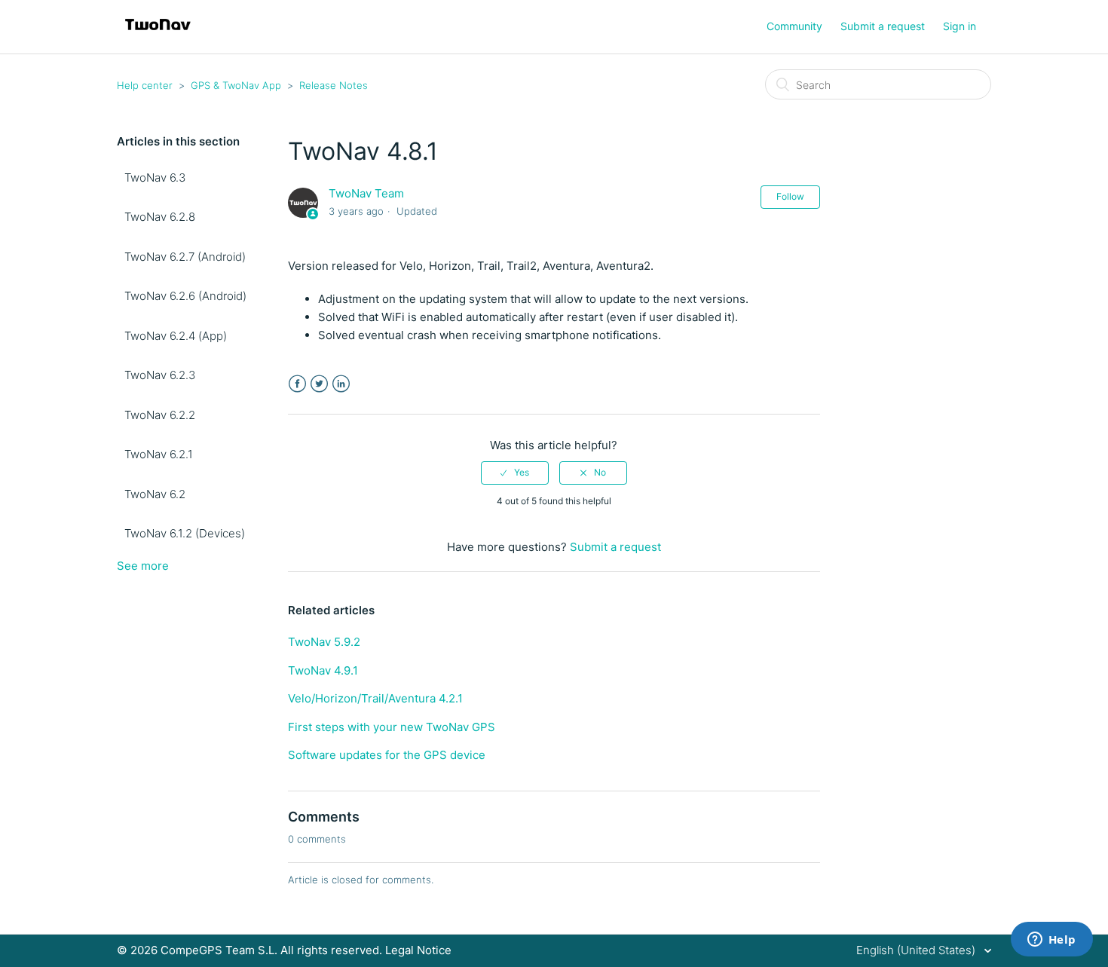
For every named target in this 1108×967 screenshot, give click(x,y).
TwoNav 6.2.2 (159, 415)
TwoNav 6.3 (154, 177)
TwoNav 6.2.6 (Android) (185, 296)
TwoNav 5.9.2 (324, 642)
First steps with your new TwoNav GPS (391, 727)
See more (143, 565)
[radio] (515, 472)
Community (794, 26)
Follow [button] (790, 196)
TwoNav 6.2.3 (159, 375)
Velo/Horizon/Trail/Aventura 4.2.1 (375, 698)
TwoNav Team (366, 193)
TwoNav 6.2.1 (158, 454)
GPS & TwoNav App (236, 85)
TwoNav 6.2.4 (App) (175, 336)
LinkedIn (341, 384)
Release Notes (333, 85)
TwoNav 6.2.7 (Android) (185, 256)
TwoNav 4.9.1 (323, 670)
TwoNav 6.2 (154, 494)
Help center (145, 85)
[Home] (158, 34)
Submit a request (882, 26)
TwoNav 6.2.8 (159, 217)
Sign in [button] (959, 26)
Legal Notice (418, 950)
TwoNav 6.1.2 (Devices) (184, 533)
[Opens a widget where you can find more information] (1051, 940)
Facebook (297, 384)
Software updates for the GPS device (386, 755)
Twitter (319, 384)
